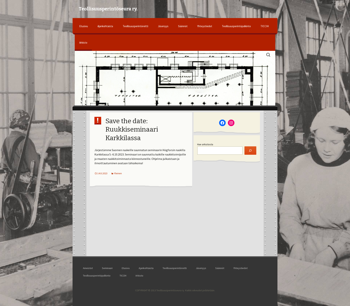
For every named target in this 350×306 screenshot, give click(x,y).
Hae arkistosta (205, 144)
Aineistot (88, 268)
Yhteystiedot (204, 26)
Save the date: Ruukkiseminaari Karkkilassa (131, 129)
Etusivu (83, 26)
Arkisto (83, 42)
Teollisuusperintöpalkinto (236, 26)
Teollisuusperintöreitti (135, 26)
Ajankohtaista (105, 26)
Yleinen (118, 173)
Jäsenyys (163, 26)
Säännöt (183, 26)
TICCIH (264, 26)
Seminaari (107, 268)
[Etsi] (250, 150)
